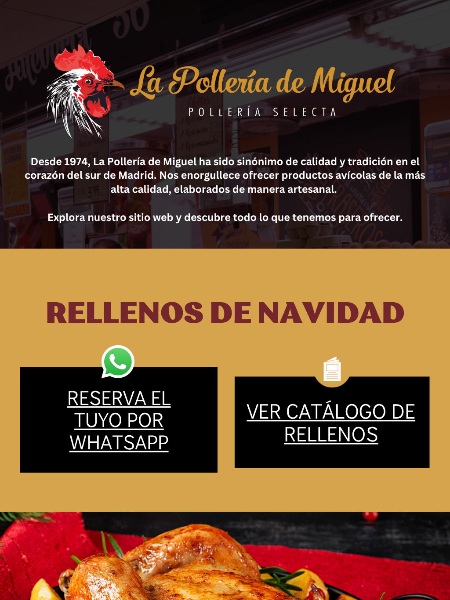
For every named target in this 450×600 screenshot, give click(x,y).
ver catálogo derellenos (331, 421)
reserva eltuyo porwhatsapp (119, 419)
